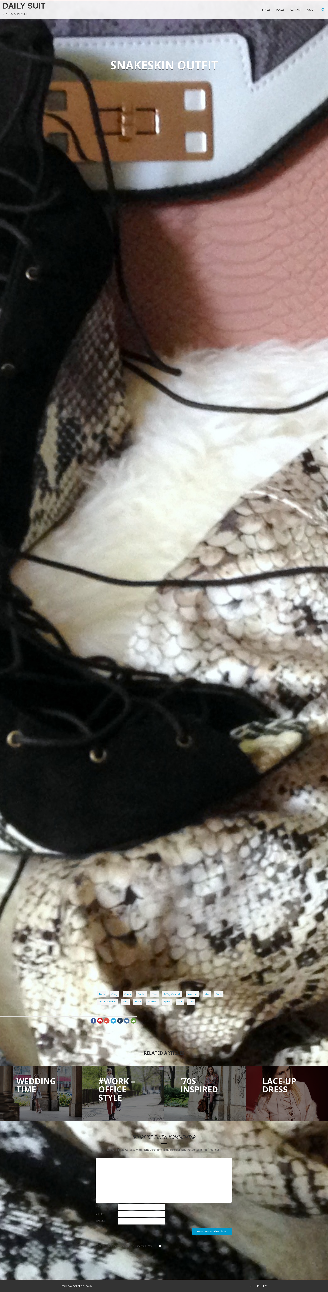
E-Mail (100, 1213)
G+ (251, 1286)
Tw (264, 1286)
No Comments (183, 108)
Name (100, 1206)
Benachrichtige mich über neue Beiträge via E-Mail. (124, 1246)
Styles (161, 108)
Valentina (142, 108)
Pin (257, 1286)
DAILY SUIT (24, 6)
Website (100, 1220)
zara (170, 969)
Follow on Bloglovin (77, 1286)
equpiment (138, 966)
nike (165, 966)
